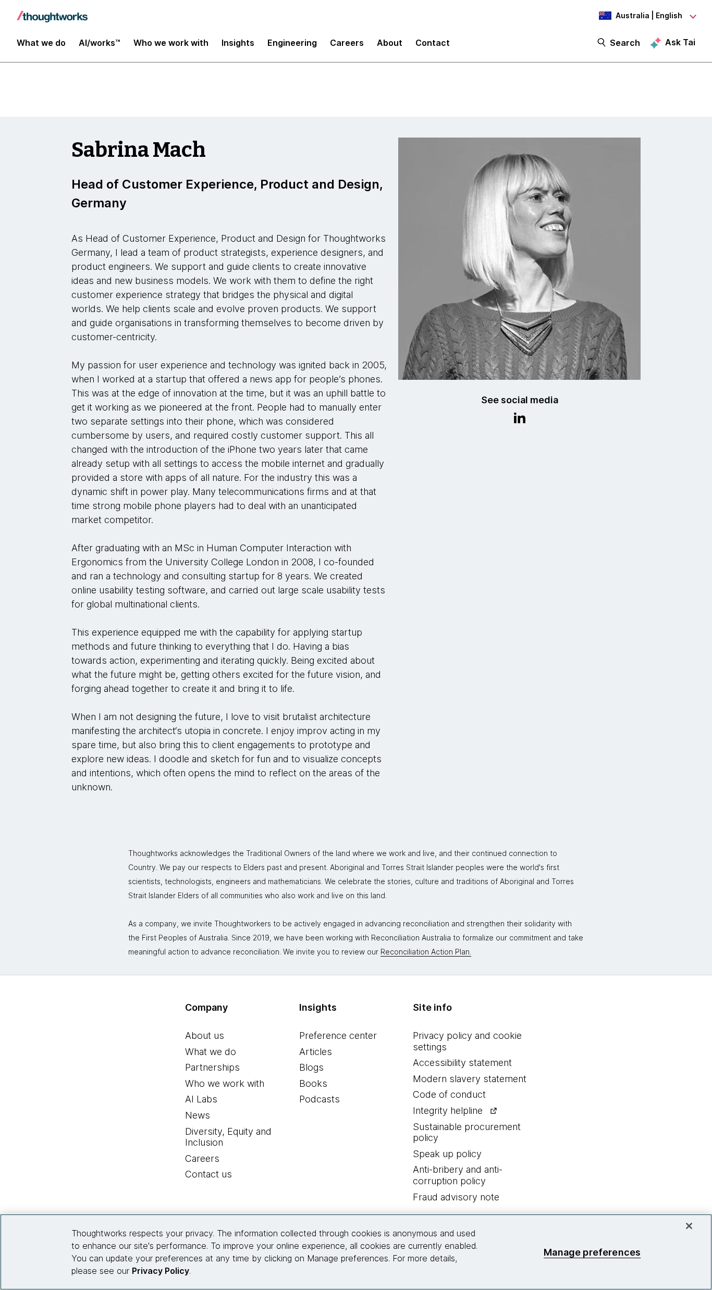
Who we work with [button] (170, 43)
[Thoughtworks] (52, 11)
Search (625, 43)
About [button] (389, 43)
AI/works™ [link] (99, 43)
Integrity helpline (448, 1110)
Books (313, 1083)
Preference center (338, 1035)
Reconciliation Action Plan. (425, 951)
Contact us (208, 1174)
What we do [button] (41, 43)
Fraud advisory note (456, 1197)
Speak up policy (447, 1153)
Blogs (311, 1067)
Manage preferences (592, 1251)
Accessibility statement (462, 1062)
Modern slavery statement (469, 1078)
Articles (315, 1051)
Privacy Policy (160, 1271)
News (197, 1115)
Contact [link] (432, 43)
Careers (202, 1158)
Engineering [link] (292, 43)
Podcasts (319, 1099)
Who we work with (224, 1083)
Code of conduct (449, 1094)
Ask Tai (680, 42)
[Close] (689, 1225)
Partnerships (212, 1067)
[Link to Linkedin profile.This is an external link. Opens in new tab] (519, 419)
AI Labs (201, 1099)
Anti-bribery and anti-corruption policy (457, 1175)
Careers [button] (347, 43)
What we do (210, 1051)
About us (204, 1035)
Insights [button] (238, 43)
